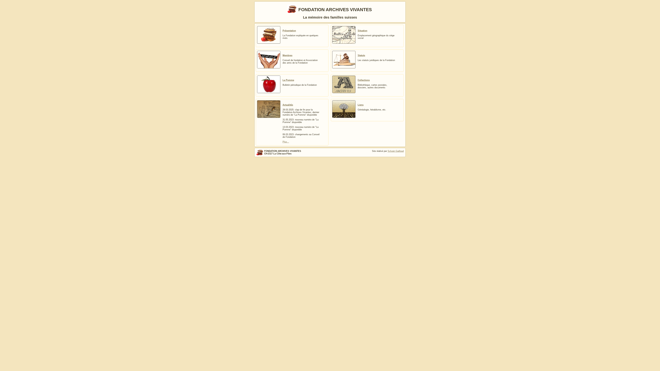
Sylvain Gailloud (396, 151)
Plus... (286, 141)
